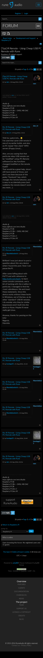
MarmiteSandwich (12, 253)
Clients (21, 588)
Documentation (21, 591)
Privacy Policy (26, 645)
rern (7, 82)
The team (6, 552)
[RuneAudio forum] (12, 636)
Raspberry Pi (6, 40)
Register (18, 13)
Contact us (16, 645)
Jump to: (4, 528)
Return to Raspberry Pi (11, 525)
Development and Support (25, 38)
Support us (21, 609)
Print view (40, 44)
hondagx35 (10, 364)
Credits (21, 616)
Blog (21, 619)
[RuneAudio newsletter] (30, 636)
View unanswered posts (4, 33)
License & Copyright (21, 612)
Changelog (21, 595)
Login (26, 13)
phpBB (15, 563)
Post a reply (5, 56)
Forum (10, 26)
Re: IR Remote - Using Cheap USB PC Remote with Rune (16, 128)
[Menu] (38, 26)
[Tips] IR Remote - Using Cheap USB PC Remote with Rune (15, 77)
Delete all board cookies (21, 552)
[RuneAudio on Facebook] (17, 628)
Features (22, 584)
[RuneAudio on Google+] (35, 628)
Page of (27, 69)
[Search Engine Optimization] (21, 569)
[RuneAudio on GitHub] (8, 628)
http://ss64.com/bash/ (12, 279)
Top (39, 119)
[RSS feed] (21, 636)
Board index (7, 38)
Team (21, 605)
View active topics (9, 33)
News (21, 599)
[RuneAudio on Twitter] (26, 628)
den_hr (8, 133)
